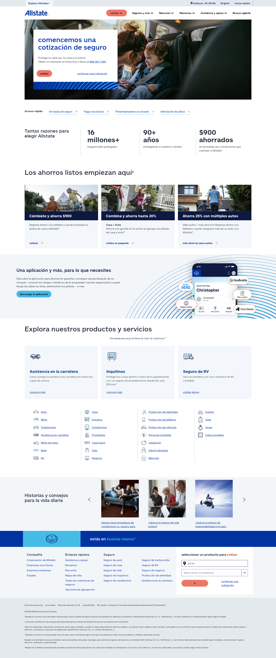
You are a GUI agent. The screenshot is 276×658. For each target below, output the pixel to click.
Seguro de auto (112, 559)
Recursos (71, 570)
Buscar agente (241, 12)
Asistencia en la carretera (157, 580)
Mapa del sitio (73, 575)
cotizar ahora (191, 392)
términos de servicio (34, 605)
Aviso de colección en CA (69, 605)
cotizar (44, 73)
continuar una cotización (92, 73)
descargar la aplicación (34, 294)
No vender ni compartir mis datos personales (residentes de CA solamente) (131, 605)
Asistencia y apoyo (76, 559)
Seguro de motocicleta (155, 559)
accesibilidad (89, 605)
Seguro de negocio (153, 570)
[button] (39, 3)
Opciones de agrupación (80, 589)
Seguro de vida (112, 570)
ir (195, 583)
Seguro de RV (150, 565)
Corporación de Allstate (41, 559)
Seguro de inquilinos (115, 575)
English (225, 3)
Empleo (31, 575)
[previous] (89, 500)
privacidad (50, 605)
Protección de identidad (156, 575)
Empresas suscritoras (40, 565)
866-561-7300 (98, 61)
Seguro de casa (112, 565)
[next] (244, 500)
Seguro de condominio (117, 580)
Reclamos (71, 565)
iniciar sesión (242, 3)
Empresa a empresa (39, 570)
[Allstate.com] (36, 13)
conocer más (38, 392)
